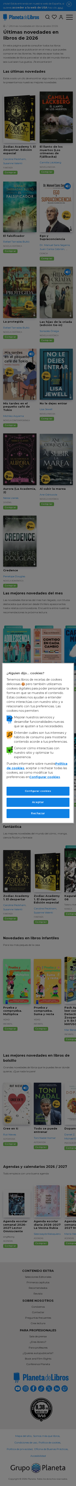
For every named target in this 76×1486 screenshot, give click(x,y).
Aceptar (38, 802)
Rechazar (38, 813)
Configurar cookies (38, 790)
